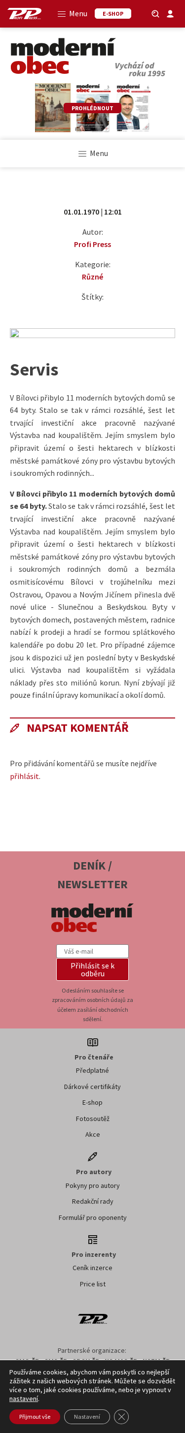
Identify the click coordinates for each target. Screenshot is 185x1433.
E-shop (92, 1102)
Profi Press (92, 244)
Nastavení (87, 1416)
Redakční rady (92, 1201)
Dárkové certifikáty (92, 1086)
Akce (92, 1134)
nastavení (23, 1398)
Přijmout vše (34, 1416)
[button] (92, 969)
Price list (93, 1283)
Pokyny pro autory (93, 1185)
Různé (92, 276)
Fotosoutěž (93, 1118)
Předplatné (92, 1070)
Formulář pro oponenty (93, 1217)
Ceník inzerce (92, 1267)
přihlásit (24, 776)
